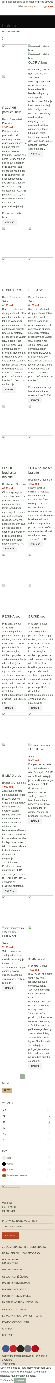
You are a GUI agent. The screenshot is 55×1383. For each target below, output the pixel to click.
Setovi (5, 301)
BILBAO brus (11, 775)
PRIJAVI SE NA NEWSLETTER (19, 1220)
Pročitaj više (7, 1380)
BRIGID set (36, 616)
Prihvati (20, 1380)
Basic (5, 119)
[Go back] (6, 19)
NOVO (43, 73)
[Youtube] (13, 1348)
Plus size (7, 123)
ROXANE (7, 198)
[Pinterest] (35, 1348)
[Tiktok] (28, 1348)
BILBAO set (36, 958)
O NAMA (7, 1328)
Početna (6, 31)
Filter (7, 1090)
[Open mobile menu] (3, 7)
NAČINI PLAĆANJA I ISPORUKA (20, 1302)
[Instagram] (20, 1348)
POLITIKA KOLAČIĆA (14, 1289)
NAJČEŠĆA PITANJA (14, 1309)
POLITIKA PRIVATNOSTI (16, 1283)
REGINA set (11, 616)
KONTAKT (7, 1335)
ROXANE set (11, 290)
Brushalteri (16, 119)
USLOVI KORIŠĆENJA (15, 1276)
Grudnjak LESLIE (43, 772)
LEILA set (9, 936)
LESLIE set (36, 749)
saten (31, 515)
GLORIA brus (37, 62)
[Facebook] (6, 1348)
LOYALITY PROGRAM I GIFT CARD (22, 1315)
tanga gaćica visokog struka (13, 971)
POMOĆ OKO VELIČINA (15, 1322)
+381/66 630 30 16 (12, 1269)
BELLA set (35, 290)
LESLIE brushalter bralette (9, 472)
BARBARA (20, 878)
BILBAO (6, 878)
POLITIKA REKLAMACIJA (16, 1296)
